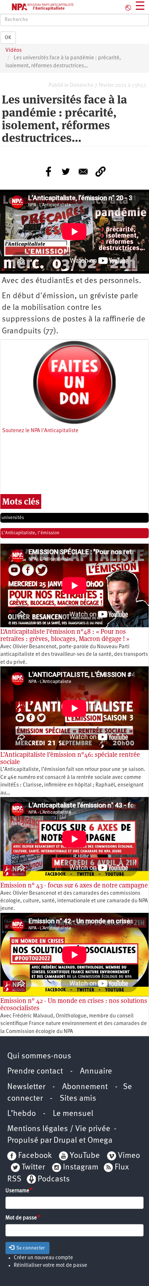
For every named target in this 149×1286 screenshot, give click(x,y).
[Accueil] (37, 7)
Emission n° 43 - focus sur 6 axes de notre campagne (74, 885)
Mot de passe (21, 1218)
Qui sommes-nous (39, 1056)
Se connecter (30, 1248)
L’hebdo (21, 1114)
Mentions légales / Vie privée (58, 1129)
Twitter (33, 1167)
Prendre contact (35, 1071)
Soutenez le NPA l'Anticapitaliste (40, 431)
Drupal (65, 1141)
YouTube (84, 1156)
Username (17, 1191)
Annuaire (96, 1071)
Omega (100, 1141)
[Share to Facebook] (48, 171)
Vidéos (13, 50)
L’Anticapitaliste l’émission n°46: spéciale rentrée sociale (70, 758)
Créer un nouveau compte (43, 1258)
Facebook (34, 1156)
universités (12, 517)
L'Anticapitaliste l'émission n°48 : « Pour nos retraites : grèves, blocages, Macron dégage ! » (64, 635)
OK (8, 37)
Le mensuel (73, 1114)
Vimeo (129, 1156)
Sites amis (78, 1099)
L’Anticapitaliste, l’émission (30, 533)
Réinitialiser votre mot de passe (50, 1265)
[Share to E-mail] (83, 171)
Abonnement (85, 1087)
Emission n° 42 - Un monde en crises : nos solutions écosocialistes (73, 1004)
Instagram (80, 1167)
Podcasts (54, 1179)
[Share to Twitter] (66, 171)
